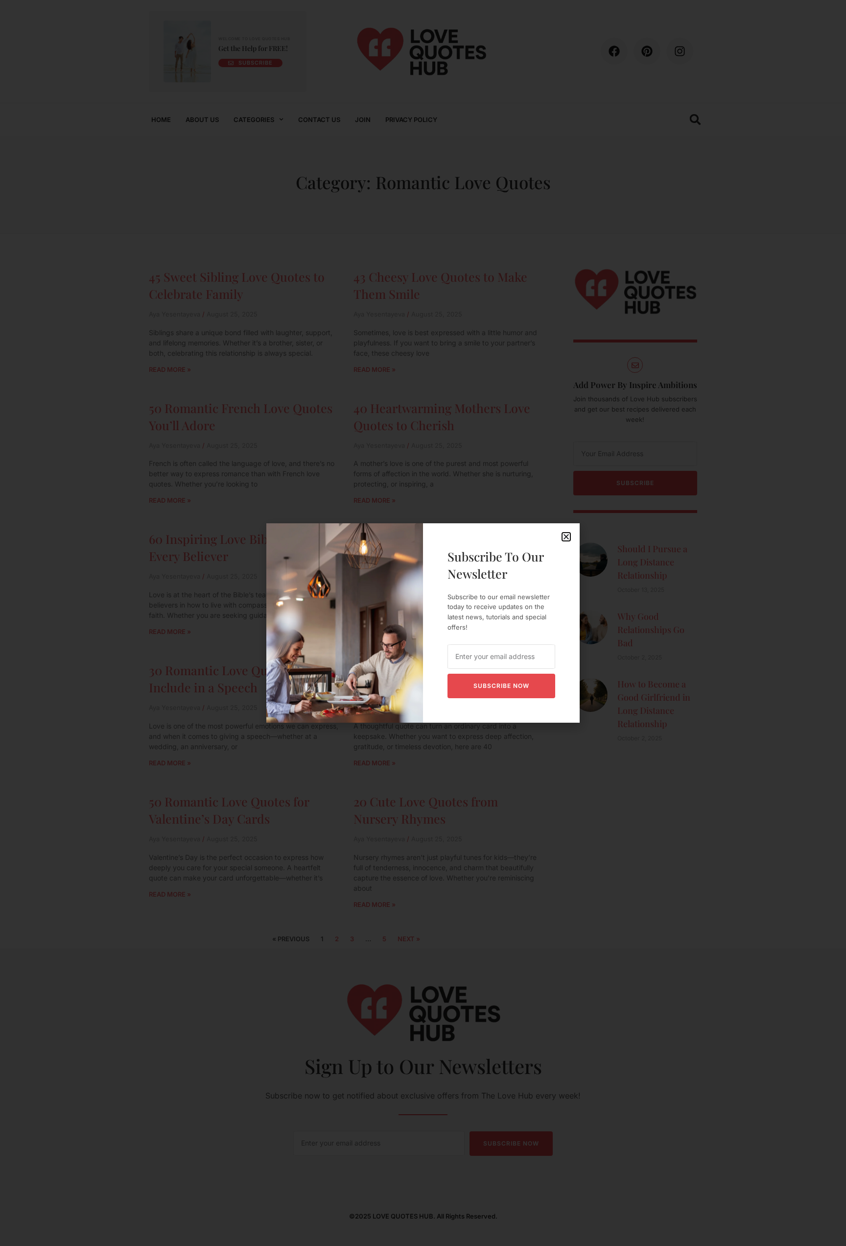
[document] (423, 623)
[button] (566, 536)
